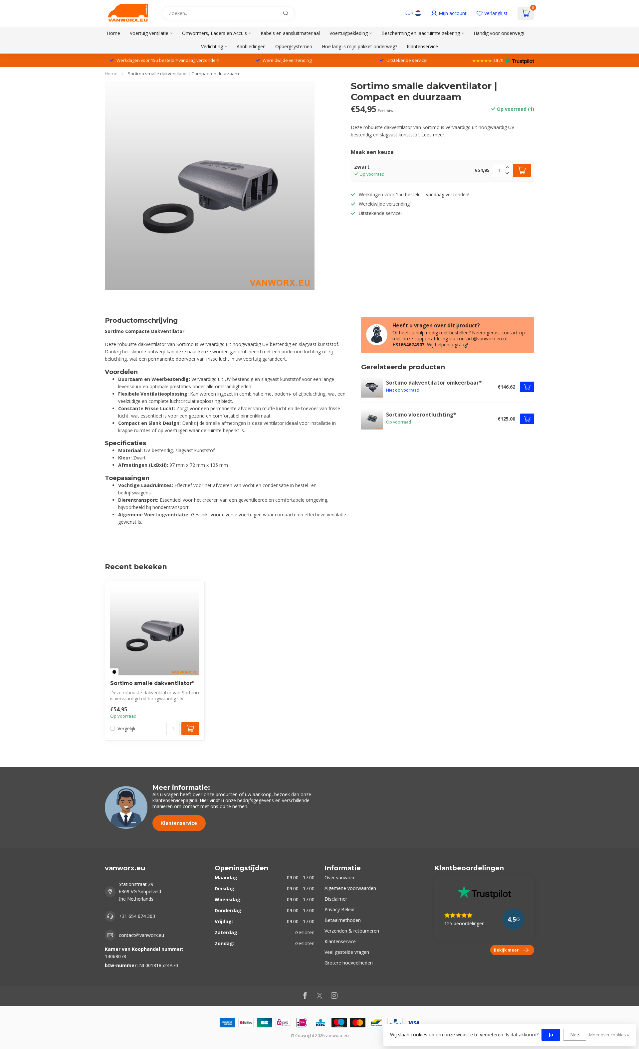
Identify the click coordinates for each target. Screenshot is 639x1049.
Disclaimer (335, 899)
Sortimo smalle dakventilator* (152, 683)
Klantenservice (422, 46)
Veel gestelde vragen (346, 952)
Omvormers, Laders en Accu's (214, 33)
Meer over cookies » (609, 1035)
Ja (550, 1034)
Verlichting (212, 46)
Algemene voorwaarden (350, 888)
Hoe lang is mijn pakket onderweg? (359, 46)
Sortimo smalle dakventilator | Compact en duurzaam (183, 74)
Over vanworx (339, 877)
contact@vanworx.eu (141, 935)
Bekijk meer (506, 950)
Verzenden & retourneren (351, 931)
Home (113, 33)
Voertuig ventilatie (149, 33)
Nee (574, 1034)
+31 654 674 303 (137, 916)
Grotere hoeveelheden (348, 963)
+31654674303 (408, 344)
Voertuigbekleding (348, 33)
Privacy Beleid (339, 909)
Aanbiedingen (251, 46)
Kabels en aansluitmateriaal (290, 33)
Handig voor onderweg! (499, 33)
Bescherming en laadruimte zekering (420, 33)
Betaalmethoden (342, 920)
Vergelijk (126, 728)
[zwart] (114, 672)
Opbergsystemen (293, 46)
